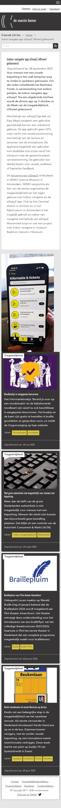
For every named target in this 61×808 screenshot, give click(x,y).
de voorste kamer (24, 20)
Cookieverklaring (45, 786)
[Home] (7, 21)
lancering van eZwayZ (24, 175)
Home (29, 35)
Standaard (54, 9)
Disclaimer (29, 786)
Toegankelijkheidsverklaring (35, 782)
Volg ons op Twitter (27, 795)
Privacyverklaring (13, 786)
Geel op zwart (39, 9)
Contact (15, 782)
